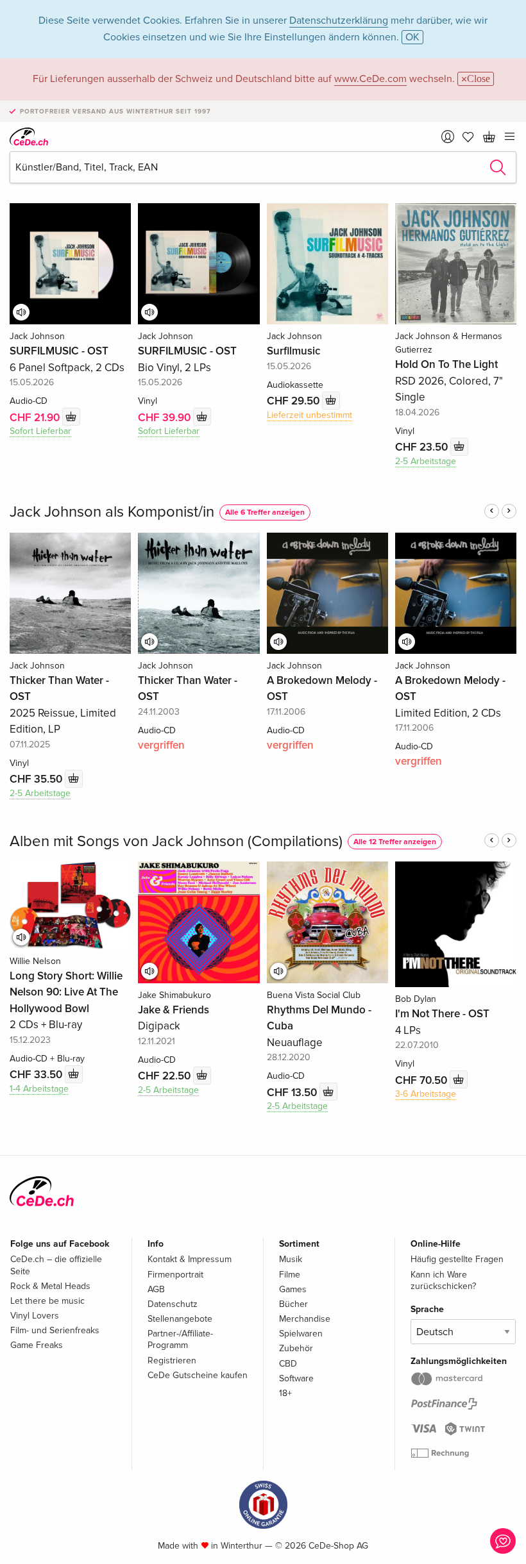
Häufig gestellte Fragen (457, 1259)
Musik (290, 1259)
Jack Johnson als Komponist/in (112, 512)
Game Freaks (36, 1345)
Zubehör (296, 1348)
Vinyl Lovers (34, 1315)
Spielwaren (301, 1333)
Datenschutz (173, 1304)
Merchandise (304, 1318)
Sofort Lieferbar (40, 431)
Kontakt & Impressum (190, 1259)
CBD (288, 1363)
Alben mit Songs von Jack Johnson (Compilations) (176, 841)
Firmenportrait (175, 1274)
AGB (156, 1289)
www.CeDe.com (370, 78)
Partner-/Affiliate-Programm (180, 1339)
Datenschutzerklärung (338, 20)
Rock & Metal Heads (50, 1286)
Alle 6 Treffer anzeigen (265, 512)
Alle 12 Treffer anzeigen (394, 842)
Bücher (293, 1304)
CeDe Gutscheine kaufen (198, 1375)
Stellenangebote (180, 1318)
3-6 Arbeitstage (425, 1093)
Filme (289, 1274)
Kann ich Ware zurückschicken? (443, 1280)
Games (293, 1289)
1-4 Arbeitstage (39, 1088)
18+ (285, 1393)
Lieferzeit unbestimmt (309, 415)
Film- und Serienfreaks (54, 1330)
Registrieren (172, 1360)
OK (412, 37)
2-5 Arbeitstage (425, 461)
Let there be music (47, 1300)
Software (296, 1378)
